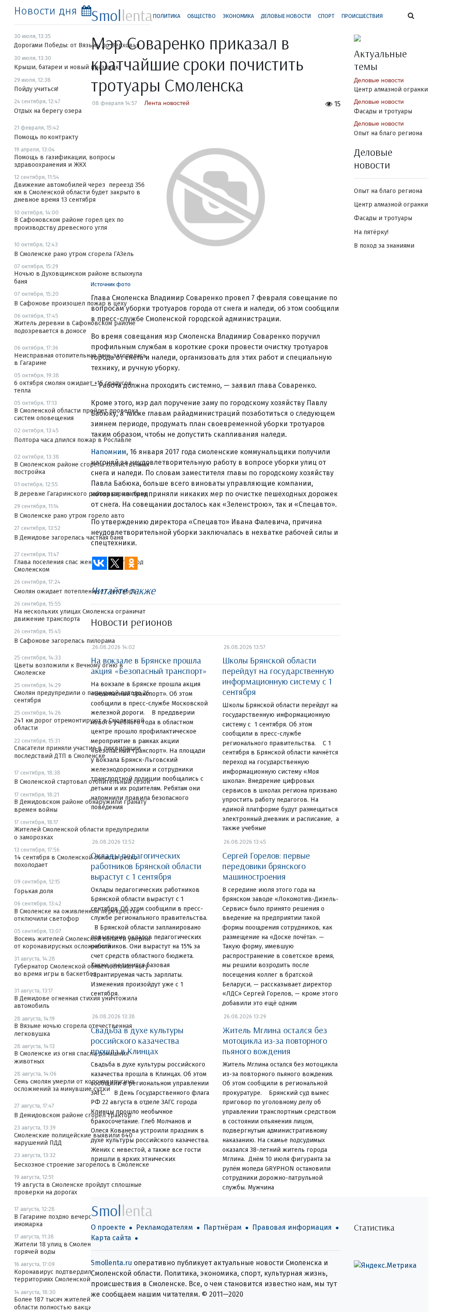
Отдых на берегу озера (48, 111)
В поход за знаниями (384, 245)
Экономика (238, 16)
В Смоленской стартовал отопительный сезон (82, 782)
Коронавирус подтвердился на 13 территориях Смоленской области (65, 1275)
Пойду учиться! (36, 89)
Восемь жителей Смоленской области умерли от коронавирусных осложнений (82, 942)
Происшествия (362, 16)
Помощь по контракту (46, 137)
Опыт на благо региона (388, 133)
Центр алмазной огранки (391, 89)
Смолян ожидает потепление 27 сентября (75, 591)
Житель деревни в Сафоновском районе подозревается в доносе (74, 326)
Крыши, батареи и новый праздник (66, 67)
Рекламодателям (164, 1227)
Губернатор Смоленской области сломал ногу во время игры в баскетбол (81, 970)
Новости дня (45, 11)
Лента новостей (166, 102)
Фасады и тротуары (383, 111)
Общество (201, 16)
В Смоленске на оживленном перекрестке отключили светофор (76, 915)
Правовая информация (292, 1227)
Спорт (326, 16)
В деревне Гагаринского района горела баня (80, 494)
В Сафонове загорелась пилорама (64, 641)
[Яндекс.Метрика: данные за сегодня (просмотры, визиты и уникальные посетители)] (385, 1265)
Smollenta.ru (111, 1263)
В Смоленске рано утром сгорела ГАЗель (74, 254)
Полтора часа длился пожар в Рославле (73, 440)
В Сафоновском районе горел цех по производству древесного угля (69, 223)
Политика (166, 16)
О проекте (108, 1227)
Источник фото (111, 284)
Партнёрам (222, 1227)
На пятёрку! (371, 232)
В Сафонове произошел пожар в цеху (70, 303)
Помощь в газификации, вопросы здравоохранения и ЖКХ (64, 161)
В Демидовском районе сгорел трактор (73, 1115)
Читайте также (123, 590)
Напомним (108, 452)
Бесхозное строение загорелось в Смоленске (81, 1164)
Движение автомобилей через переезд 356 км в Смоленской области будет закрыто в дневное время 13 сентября (79, 192)
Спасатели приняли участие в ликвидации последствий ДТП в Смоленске (77, 751)
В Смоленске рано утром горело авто (69, 515)
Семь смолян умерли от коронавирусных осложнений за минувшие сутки (74, 1085)
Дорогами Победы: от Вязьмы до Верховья (76, 45)
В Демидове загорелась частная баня (68, 537)
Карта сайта (111, 1238)
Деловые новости (286, 16)
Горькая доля (33, 891)
